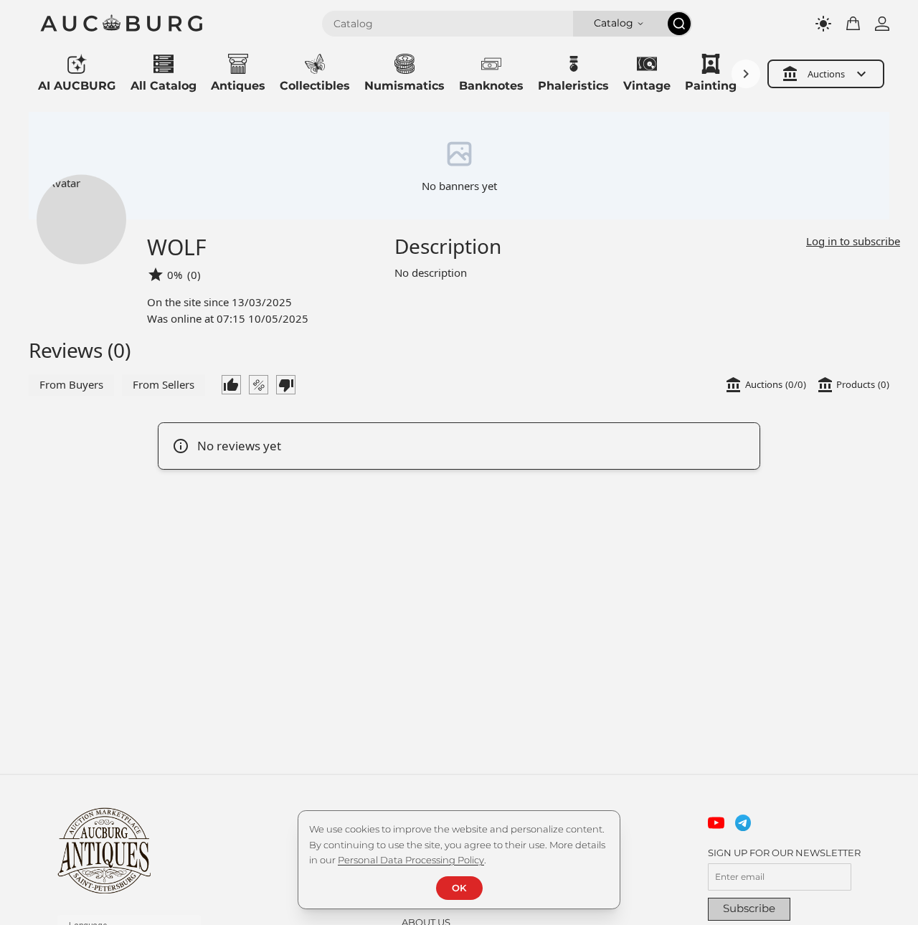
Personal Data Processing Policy (411, 859)
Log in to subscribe (853, 241)
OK (459, 887)
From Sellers (163, 384)
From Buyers (71, 384)
